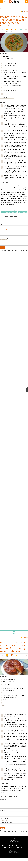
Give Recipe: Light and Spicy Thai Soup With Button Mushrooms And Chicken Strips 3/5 (3, 239)
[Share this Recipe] (16, 29)
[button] (1, 1)
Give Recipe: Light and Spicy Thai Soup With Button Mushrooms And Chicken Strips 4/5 (5, 239)
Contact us (22, 845)
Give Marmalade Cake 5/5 (6, 820)
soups (20, 212)
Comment (3, 230)
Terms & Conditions (9, 847)
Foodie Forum (6, 845)
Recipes (8, 9)
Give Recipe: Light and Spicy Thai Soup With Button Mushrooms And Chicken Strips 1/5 (1, 239)
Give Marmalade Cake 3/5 (3, 820)
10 (1, 167)
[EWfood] (14, 1)
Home (2, 9)
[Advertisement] (14, 316)
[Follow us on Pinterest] (18, 841)
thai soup (8, 212)
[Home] (14, 851)
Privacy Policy (20, 847)
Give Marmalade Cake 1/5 (1, 820)
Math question (4, 242)
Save (2, 247)
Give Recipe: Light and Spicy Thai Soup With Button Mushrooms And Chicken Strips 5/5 (6, 239)
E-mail (2, 224)
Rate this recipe (5, 238)
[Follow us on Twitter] (12, 841)
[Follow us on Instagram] (15, 841)
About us (14, 845)
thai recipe (14, 212)
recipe (2, 212)
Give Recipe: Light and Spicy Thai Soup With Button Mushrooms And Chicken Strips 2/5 (2, 239)
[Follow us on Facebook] (9, 841)
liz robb (25, 212)
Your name (3, 219)
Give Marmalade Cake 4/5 (5, 820)
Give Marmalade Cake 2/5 (2, 820)
